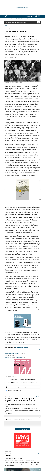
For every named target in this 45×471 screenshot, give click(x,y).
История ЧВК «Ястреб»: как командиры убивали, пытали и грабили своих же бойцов (22, 383)
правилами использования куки (21, 22)
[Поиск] (37, 16)
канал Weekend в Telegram (21, 347)
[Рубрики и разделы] (39, 16)
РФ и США (27, 18)
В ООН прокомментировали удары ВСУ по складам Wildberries (19, 387)
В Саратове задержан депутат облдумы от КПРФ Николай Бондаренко (21, 379)
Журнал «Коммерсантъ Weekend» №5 (12, 353)
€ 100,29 (12, 18)
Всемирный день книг (9, 357)
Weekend (6, 25)
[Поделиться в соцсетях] (38, 29)
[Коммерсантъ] (6, 16)
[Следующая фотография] (40, 189)
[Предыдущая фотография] (5, 189)
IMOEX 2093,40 (20, 18)
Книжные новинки (19, 357)
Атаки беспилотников (34, 18)
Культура (6, 450)
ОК (38, 22)
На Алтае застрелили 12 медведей (14, 390)
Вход (35, 16)
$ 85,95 (8, 18)
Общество (6, 392)
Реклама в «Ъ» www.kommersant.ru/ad (22, 7)
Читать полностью (22, 429)
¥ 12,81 (16, 18)
